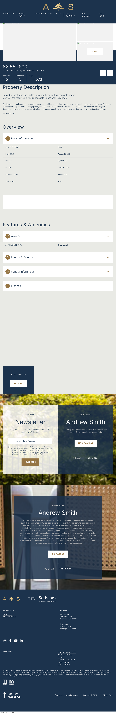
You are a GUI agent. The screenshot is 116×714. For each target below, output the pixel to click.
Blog (59, 14)
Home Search (22, 15)
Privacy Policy (39, 454)
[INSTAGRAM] (5, 640)
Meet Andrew (86, 15)
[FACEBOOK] (10, 640)
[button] (86, 443)
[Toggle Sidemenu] (58, 19)
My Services (70, 15)
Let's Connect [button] (64, 665)
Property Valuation (66, 660)
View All (95, 51)
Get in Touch (102, 15)
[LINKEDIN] (21, 640)
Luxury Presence (71, 695)
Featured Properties (67, 652)
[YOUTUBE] (16, 640)
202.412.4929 (93, 458)
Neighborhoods (43, 14)
